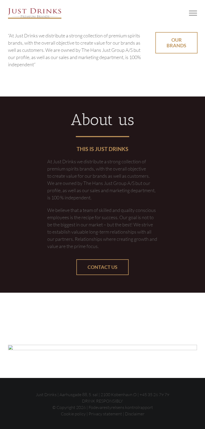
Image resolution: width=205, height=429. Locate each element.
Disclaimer (134, 413)
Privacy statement (105, 413)
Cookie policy (73, 413)
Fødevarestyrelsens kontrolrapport (121, 407)
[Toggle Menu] (193, 13)
